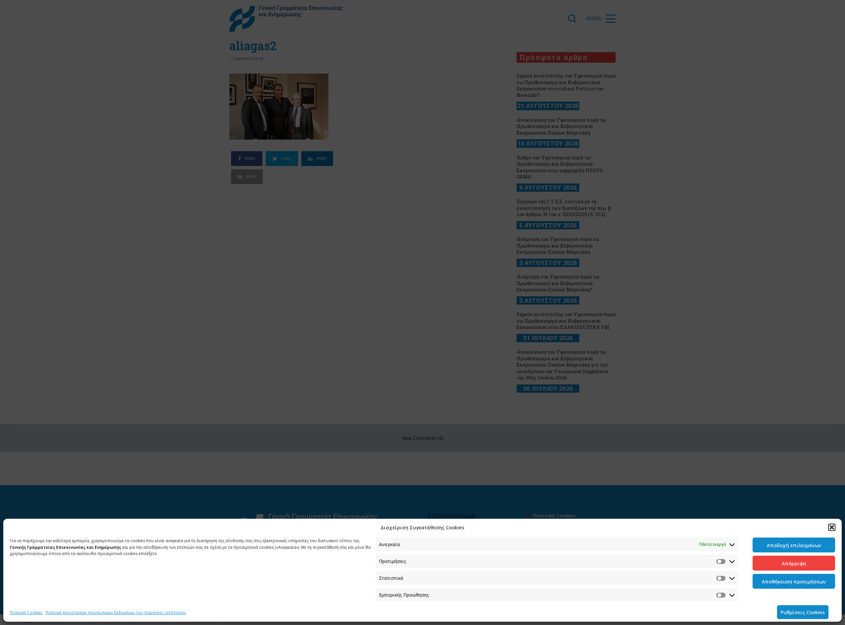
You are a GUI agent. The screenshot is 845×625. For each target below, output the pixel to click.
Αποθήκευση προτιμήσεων (794, 581)
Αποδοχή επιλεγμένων (794, 545)
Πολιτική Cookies (26, 612)
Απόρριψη (794, 563)
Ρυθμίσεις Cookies (803, 612)
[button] (831, 527)
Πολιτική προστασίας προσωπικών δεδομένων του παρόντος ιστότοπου (116, 612)
